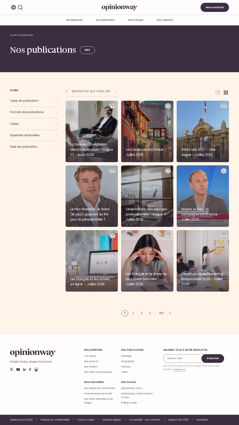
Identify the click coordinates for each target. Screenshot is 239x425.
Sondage (126, 356)
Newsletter (202, 420)
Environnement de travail (98, 394)
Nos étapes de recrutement (99, 388)
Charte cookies (85, 420)
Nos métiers (90, 367)
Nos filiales (128, 382)
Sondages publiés (23, 100)
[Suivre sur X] (11, 369)
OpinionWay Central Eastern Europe (137, 395)
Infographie (19, 116)
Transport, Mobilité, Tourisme (28, 159)
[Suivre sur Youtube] (18, 369)
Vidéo (124, 372)
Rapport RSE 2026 (179, 420)
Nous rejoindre (93, 382)
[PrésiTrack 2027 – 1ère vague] (203, 131)
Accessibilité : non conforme (145, 420)
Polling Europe (129, 403)
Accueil (13, 35)
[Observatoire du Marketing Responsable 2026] (203, 261)
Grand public (20, 128)
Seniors (17, 123)
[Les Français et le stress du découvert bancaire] (147, 261)
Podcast (125, 367)
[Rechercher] (20, 7)
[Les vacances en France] (147, 131)
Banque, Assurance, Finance (28, 154)
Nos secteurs (91, 361)
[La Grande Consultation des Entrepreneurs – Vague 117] (92, 131)
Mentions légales (111, 420)
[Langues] (13, 7)
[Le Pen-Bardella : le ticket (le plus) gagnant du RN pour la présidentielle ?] (92, 196)
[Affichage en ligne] (217, 92)
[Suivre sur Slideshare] (36, 369)
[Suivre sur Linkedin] (24, 369)
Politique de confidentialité (55, 420)
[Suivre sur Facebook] (30, 369)
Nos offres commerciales (98, 372)
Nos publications (105, 20)
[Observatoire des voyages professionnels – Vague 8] (147, 196)
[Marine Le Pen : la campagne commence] (203, 196)
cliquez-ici (179, 369)
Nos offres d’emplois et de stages (98, 401)
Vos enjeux (90, 356)
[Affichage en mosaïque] (226, 92)
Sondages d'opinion (25, 105)
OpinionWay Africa (131, 388)
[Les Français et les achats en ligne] (92, 261)
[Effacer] (116, 91)
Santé (17, 164)
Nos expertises (93, 350)
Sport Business (21, 139)
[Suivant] (169, 313)
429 (161, 313)
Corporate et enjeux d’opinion (28, 134)
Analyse (18, 111)
